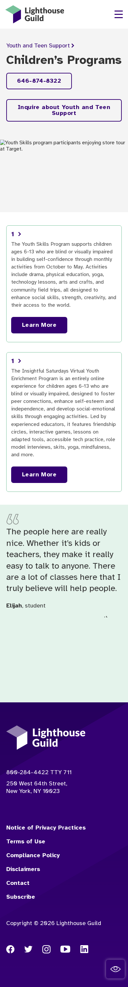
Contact (18, 883)
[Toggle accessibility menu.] (115, 969)
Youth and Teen (38, 46)
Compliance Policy (33, 856)
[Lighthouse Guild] (34, 14)
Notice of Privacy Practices (46, 828)
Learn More (39, 325)
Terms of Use (25, 842)
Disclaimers (23, 869)
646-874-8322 (39, 81)
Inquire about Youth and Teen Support (64, 110)
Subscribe (20, 897)
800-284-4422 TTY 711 (39, 773)
